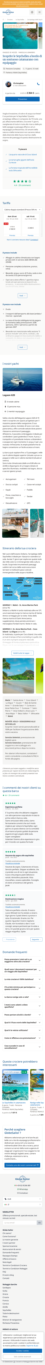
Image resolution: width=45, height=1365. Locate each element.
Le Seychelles (20, 20)
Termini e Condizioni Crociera (15, 1265)
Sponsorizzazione (10, 1246)
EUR (9, 1199)
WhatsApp (23, 1189)
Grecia (5, 1294)
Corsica (6, 1303)
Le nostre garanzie (10, 1239)
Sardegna (7, 1287)
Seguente (35, 939)
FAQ (4, 1272)
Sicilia (5, 1291)
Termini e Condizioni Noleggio (15, 1268)
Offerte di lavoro (9, 1259)
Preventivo (22, 99)
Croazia (6, 1297)
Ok (39, 1222)
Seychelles (7, 1310)
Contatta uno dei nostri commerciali (21, 1165)
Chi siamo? (7, 1233)
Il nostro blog (8, 1275)
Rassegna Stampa (10, 1255)
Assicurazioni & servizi (12, 1249)
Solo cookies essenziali (22, 1356)
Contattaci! (34, 240)
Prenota (12, 235)
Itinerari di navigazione (12, 1320)
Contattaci (23, 1193)
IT (8, 1204)
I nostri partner (9, 1243)
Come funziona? (9, 1236)
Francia (6, 1300)
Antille (5, 1307)
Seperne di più (32, 1345)
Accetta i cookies (22, 1351)
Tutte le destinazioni (11, 1313)
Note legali (7, 1262)
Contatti (6, 1278)
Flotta (5, 1316)
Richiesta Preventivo (11, 1323)
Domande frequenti (11, 1252)
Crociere (10, 20)
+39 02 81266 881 (23, 1185)
